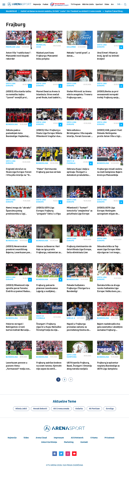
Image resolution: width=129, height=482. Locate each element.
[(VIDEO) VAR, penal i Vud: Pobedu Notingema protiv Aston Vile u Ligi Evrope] (110, 117)
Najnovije (37, 4)
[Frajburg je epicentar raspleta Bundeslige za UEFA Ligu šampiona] (110, 350)
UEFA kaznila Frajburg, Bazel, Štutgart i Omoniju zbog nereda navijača (79, 365)
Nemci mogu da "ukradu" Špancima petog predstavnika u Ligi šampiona (18, 210)
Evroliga (110, 408)
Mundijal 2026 (41, 46)
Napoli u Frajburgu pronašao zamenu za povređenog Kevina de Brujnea (78, 327)
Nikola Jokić (21, 408)
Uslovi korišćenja (49, 442)
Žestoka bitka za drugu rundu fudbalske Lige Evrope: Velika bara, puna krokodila (110, 288)
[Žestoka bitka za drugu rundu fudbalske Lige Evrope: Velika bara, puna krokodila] (110, 272)
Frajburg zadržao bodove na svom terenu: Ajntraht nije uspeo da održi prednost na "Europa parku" (49, 365)
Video (107, 4)
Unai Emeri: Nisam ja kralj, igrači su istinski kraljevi (108, 55)
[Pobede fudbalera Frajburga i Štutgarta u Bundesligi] (80, 272)
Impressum (59, 437)
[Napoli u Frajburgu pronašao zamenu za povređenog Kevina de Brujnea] (80, 311)
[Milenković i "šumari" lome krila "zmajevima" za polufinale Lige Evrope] (80, 195)
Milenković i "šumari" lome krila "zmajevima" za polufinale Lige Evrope (79, 210)
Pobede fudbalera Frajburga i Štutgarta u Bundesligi (78, 288)
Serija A (71, 318)
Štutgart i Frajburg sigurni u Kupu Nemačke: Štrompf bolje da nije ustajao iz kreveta (48, 327)
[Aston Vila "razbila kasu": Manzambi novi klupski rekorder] (19, 40)
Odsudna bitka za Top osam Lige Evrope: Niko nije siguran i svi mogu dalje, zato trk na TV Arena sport (108, 249)
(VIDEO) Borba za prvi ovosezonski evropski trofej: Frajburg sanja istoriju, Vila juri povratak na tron (110, 94)
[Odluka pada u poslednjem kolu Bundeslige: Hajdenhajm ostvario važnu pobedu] (19, 117)
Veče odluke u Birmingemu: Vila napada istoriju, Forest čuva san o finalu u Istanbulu (79, 133)
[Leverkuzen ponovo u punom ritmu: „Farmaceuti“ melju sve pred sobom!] (19, 350)
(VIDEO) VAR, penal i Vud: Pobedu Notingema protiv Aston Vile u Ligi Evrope (109, 133)
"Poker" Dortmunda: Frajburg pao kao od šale (48, 171)
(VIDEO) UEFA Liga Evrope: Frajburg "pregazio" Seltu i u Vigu (48, 210)
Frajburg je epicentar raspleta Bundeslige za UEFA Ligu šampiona (108, 365)
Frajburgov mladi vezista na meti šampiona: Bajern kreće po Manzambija (109, 172)
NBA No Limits (88, 4)
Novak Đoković (40, 408)
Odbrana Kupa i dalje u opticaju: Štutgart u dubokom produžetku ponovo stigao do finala (78, 172)
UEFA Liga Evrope (102, 46)
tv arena (52, 465)
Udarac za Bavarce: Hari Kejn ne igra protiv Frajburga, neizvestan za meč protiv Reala (48, 249)
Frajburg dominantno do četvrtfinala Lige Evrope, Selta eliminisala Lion (79, 249)
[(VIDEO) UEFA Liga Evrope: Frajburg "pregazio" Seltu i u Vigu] (49, 195)
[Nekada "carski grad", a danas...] (80, 40)
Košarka (79, 408)
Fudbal (45, 4)
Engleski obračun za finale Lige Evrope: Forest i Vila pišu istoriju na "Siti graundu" (18, 172)
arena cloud (41, 437)
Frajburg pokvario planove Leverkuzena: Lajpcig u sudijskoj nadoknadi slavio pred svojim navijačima (47, 288)
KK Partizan (94, 408)
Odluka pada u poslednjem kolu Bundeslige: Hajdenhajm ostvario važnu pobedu (18, 133)
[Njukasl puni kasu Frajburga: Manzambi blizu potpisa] (49, 40)
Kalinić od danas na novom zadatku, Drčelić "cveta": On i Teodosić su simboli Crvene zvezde (61, 11)
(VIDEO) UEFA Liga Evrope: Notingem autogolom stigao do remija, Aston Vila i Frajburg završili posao (108, 210)
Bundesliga (12, 124)
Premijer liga (13, 47)
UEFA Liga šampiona (72, 356)
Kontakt (84, 442)
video (26, 437)
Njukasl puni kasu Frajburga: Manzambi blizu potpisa (47, 55)
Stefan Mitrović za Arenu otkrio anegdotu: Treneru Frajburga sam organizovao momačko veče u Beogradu (79, 94)
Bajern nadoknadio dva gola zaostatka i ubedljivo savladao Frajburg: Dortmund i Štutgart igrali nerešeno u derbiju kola (110, 327)
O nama (94, 437)
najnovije (12, 437)
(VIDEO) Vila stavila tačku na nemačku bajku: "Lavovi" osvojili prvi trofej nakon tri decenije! (18, 94)
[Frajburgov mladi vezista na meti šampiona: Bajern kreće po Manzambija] (110, 156)
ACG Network (77, 437)
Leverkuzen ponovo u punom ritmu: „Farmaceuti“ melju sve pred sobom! (17, 365)
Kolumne (71, 47)
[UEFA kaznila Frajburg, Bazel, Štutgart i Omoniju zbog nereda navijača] (80, 350)
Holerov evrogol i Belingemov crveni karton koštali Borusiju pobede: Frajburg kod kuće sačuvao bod (17, 327)
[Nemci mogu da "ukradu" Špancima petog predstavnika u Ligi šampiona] (19, 195)
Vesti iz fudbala (71, 162)
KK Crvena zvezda (61, 408)
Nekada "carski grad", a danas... (78, 54)
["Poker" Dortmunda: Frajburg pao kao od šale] (49, 156)
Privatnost (109, 437)
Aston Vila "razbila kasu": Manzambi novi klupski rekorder (18, 55)
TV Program (75, 4)
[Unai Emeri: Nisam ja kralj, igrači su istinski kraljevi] (110, 40)
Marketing (68, 442)
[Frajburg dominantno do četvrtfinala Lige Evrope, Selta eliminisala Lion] (80, 233)
